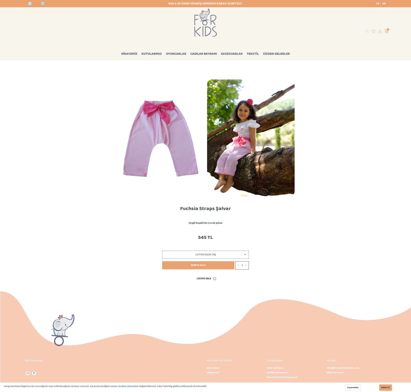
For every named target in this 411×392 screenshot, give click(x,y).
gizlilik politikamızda (183, 386)
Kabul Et (385, 388)
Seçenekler (353, 388)
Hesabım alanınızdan (128, 386)
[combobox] (205, 255)
